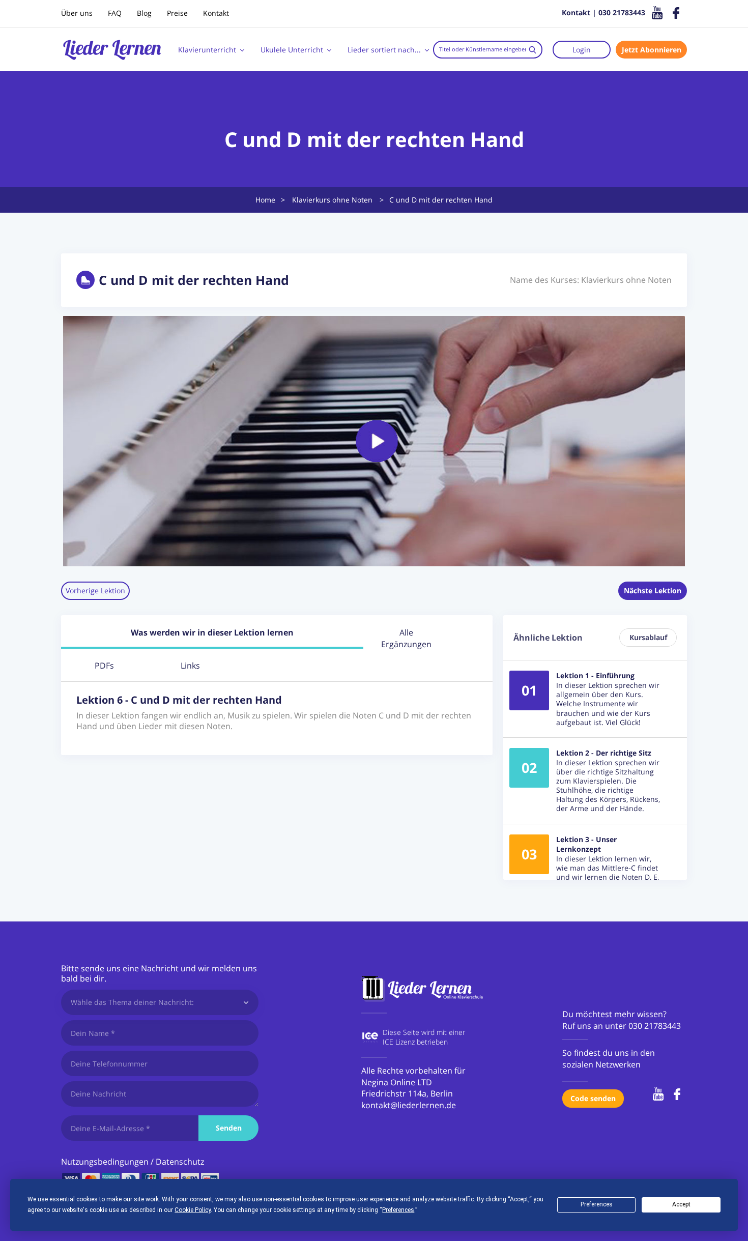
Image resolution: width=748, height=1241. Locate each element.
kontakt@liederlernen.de (408, 1105)
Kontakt (216, 13)
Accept (681, 1204)
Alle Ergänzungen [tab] (406, 638)
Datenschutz (180, 1161)
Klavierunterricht (207, 49)
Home (265, 200)
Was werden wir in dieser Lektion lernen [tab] (212, 632)
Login (581, 49)
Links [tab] (190, 665)
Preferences (597, 1204)
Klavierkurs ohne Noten (332, 200)
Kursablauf (648, 637)
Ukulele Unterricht (292, 49)
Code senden (593, 1098)
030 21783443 (654, 1025)
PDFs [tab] (104, 665)
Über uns (77, 13)
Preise (177, 13)
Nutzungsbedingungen (105, 1161)
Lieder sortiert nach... (384, 49)
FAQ (115, 13)
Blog (144, 13)
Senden (229, 1128)
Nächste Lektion (652, 590)
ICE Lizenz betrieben (415, 1042)
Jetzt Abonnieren (651, 49)
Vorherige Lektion (95, 590)
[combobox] (487, 50)
